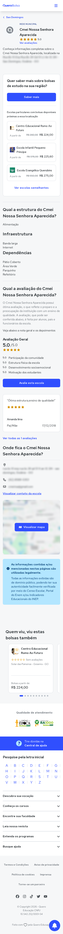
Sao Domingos (14, 17)
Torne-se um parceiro (31, 884)
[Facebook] (17, 896)
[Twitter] (38, 896)
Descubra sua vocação (18, 796)
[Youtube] (45, 896)
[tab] (21, 696)
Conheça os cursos (16, 806)
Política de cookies (23, 874)
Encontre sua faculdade (19, 816)
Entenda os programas (18, 836)
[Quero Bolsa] (18, 5)
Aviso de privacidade (46, 864)
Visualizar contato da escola (22, 493)
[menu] (56, 5)
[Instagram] (24, 896)
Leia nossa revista (15, 826)
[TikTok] (31, 896)
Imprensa (45, 874)
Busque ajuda (12, 846)
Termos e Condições (16, 864)
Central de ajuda (35, 745)
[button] (31, 413)
